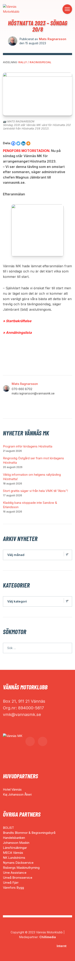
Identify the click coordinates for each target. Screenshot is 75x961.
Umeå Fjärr (11, 883)
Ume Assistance (14, 873)
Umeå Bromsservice (17, 878)
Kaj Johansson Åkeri (17, 794)
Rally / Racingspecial (34, 62)
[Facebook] (13, 143)
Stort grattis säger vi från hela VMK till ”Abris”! (35, 491)
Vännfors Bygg (13, 888)
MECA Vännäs (13, 853)
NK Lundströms (14, 858)
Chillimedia (47, 937)
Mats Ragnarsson (52, 39)
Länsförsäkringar (15, 848)
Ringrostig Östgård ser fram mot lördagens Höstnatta (33, 460)
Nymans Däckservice (18, 863)
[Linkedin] (23, 143)
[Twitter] (18, 143)
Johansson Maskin (16, 843)
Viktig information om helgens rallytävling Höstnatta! (32, 477)
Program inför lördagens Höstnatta (27, 446)
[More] (28, 143)
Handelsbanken (14, 838)
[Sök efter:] (37, 648)
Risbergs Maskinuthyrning (21, 868)
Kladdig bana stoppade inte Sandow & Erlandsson (30, 505)
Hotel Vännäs (12, 789)
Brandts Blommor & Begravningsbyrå (29, 833)
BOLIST (8, 828)
